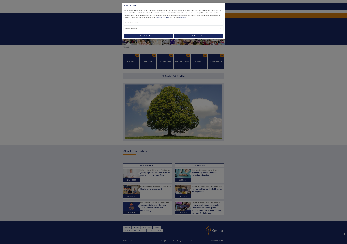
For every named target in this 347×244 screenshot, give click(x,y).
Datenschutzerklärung (162, 17)
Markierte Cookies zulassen (148, 36)
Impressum (182, 17)
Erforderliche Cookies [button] (132, 23)
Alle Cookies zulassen (198, 36)
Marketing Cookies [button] (131, 28)
